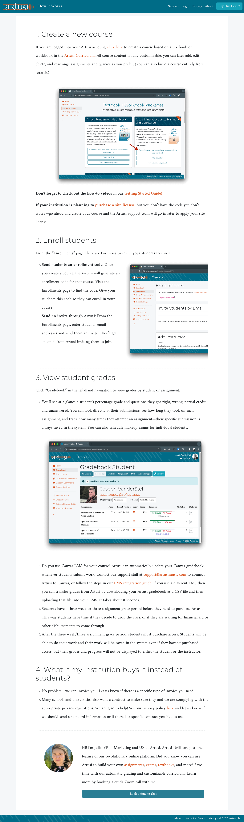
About (209, 6)
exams (151, 765)
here (170, 708)
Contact (189, 818)
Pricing (197, 6)
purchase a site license (115, 205)
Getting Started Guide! (143, 193)
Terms (201, 818)
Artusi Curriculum (79, 55)
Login (185, 6)
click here (115, 47)
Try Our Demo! (229, 6)
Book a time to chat (143, 794)
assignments (134, 765)
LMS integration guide (132, 583)
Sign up (173, 6)
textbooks (166, 765)
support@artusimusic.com (165, 574)
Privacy (212, 818)
